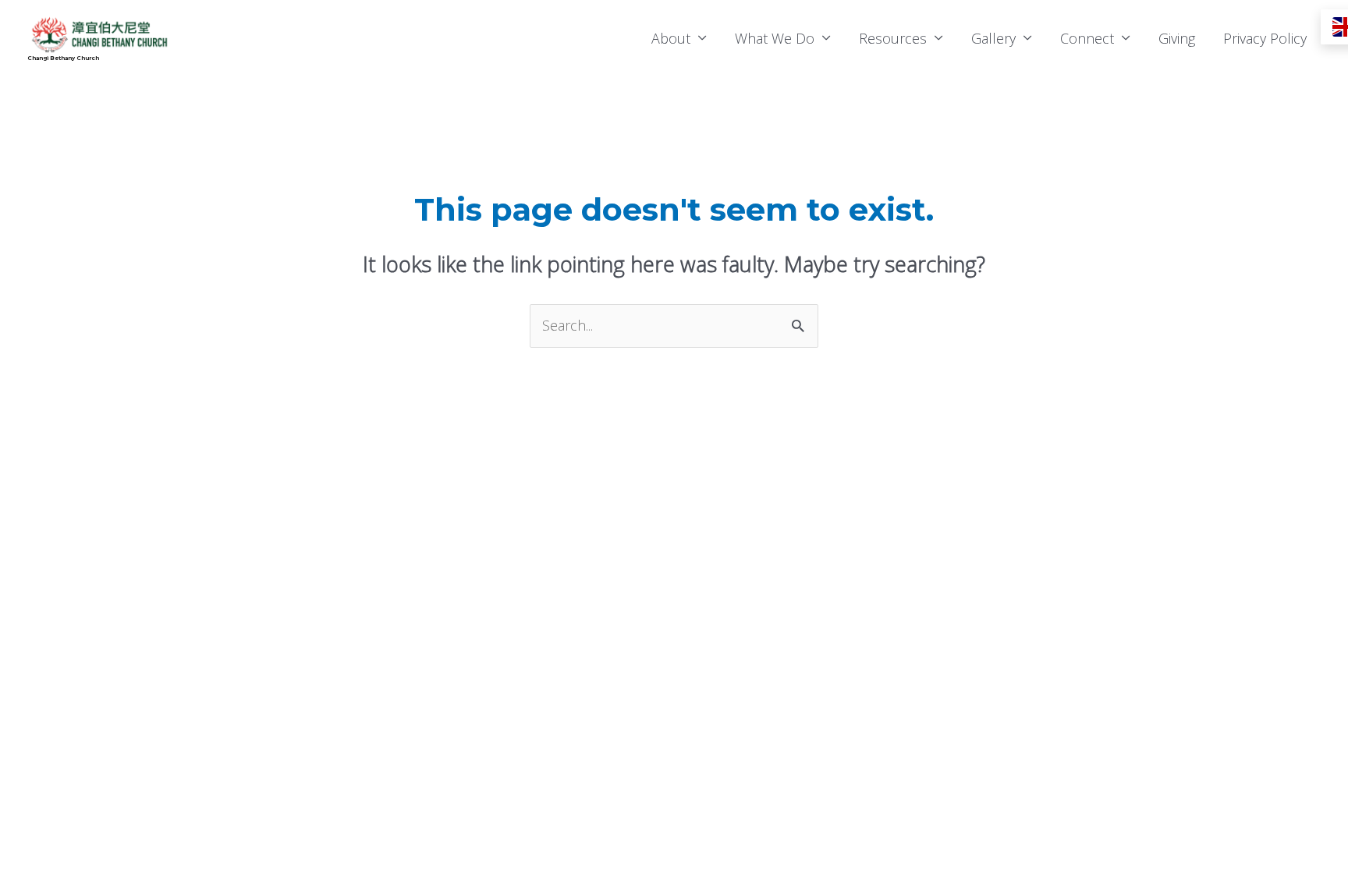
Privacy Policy (1265, 38)
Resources (893, 38)
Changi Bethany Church (63, 58)
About (670, 38)
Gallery (993, 38)
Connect (1087, 38)
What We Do (774, 38)
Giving (1176, 38)
